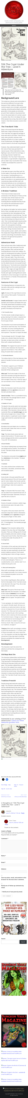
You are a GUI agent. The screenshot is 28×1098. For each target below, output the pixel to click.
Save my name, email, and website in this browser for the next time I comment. (13, 878)
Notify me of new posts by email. (13, 892)
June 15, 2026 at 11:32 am (13, 813)
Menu (14, 25)
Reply (22, 813)
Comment (4, 838)
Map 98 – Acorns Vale (6, 788)
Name (3, 856)
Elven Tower (12, 820)
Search (3, 938)
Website (3, 869)
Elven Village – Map (6, 784)
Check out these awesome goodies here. (12, 721)
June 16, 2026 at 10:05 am (16, 822)
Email (3, 862)
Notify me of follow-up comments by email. (12, 886)
